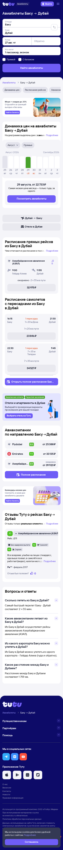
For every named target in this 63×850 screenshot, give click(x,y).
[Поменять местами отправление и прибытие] (54, 27)
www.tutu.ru (10, 815)
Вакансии (6, 787)
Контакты (6, 791)
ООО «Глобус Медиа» (48, 809)
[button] (6, 756)
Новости (6, 794)
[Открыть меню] (58, 4)
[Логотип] (8, 4)
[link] (12, 112)
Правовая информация (12, 798)
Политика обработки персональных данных (21, 819)
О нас (5, 784)
